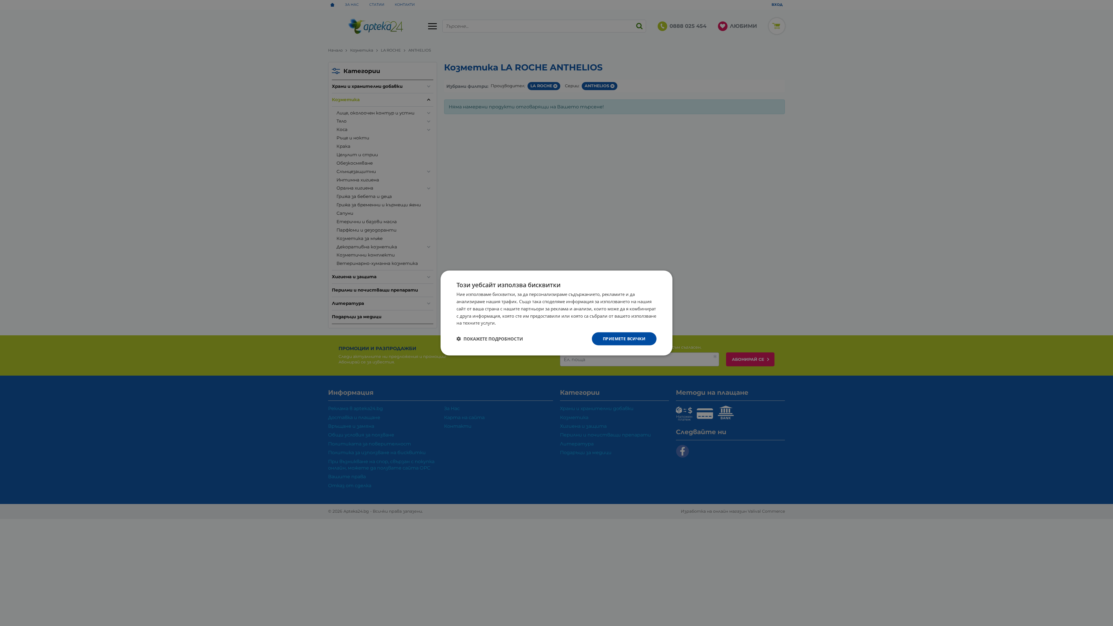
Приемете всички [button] (624, 338)
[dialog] (556, 313)
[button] (490, 339)
